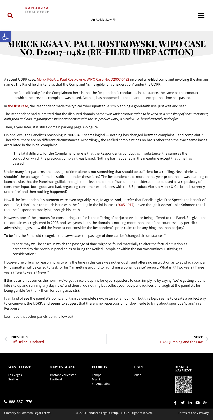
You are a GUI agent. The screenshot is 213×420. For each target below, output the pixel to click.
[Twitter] (182, 402)
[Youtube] (197, 402)
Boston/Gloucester (63, 375)
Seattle (13, 379)
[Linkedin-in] (190, 402)
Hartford (56, 379)
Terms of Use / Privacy (193, 413)
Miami (96, 379)
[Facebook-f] (175, 402)
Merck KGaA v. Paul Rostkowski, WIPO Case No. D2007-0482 (83, 79)
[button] (5, 36)
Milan (137, 375)
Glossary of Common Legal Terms (27, 413)
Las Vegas (15, 375)
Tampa (97, 375)
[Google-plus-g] (205, 402)
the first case (18, 106)
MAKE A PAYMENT (183, 368)
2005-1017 (125, 204)
